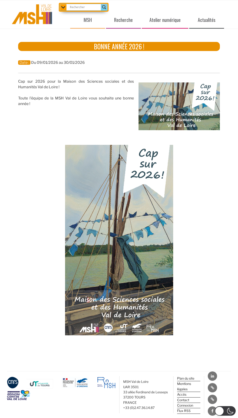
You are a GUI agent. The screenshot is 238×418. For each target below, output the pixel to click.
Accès (181, 394)
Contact (183, 400)
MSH (88, 19)
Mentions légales (184, 386)
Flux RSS (184, 411)
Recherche (123, 19)
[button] (225, 411)
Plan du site (185, 378)
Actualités (206, 19)
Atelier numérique (165, 19)
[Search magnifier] (104, 7)
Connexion (185, 405)
